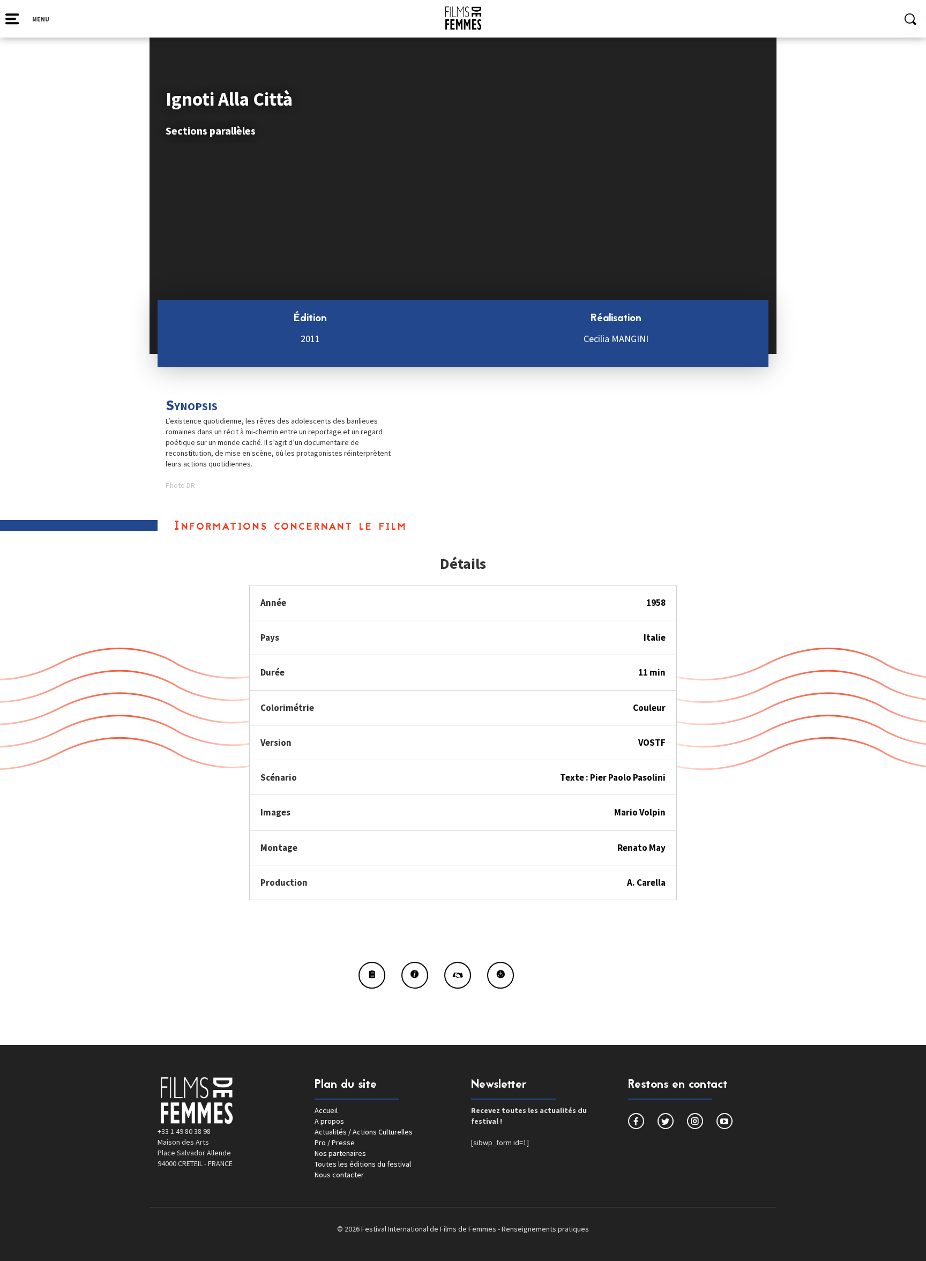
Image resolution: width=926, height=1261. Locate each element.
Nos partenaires (340, 1153)
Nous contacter (339, 1175)
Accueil (326, 1110)
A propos (329, 1121)
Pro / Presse (335, 1142)
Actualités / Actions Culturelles (364, 1132)
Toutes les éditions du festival (363, 1164)
